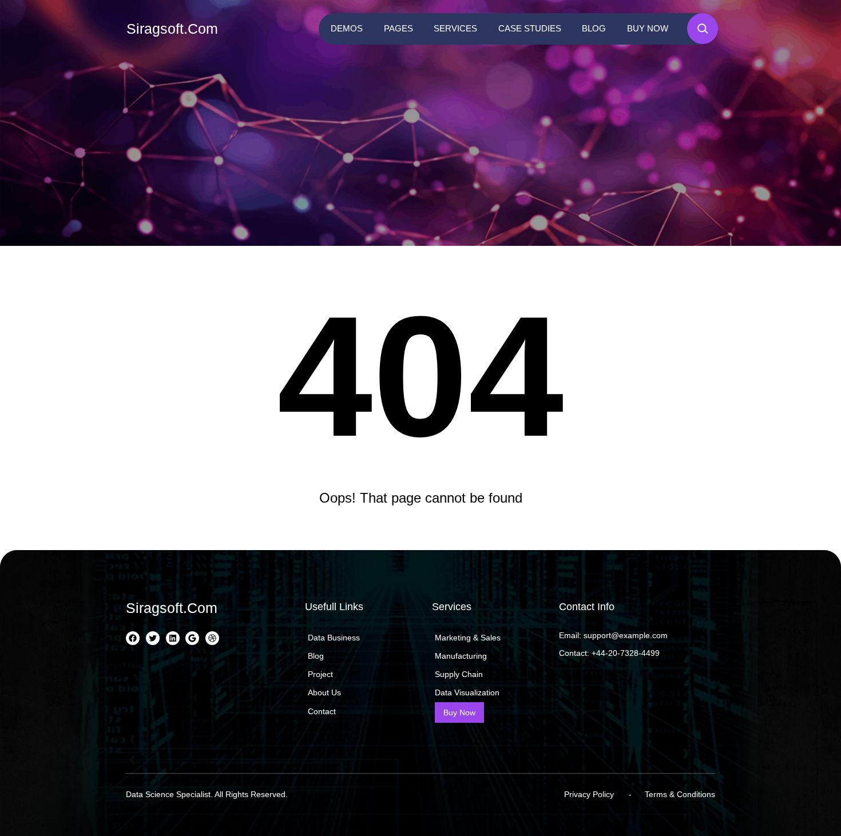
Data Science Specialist (168, 794)
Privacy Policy (589, 794)
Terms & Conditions (680, 794)
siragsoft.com (172, 29)
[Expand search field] (702, 28)
